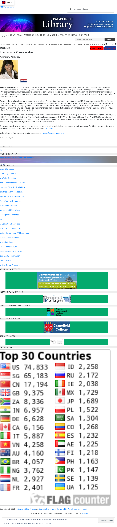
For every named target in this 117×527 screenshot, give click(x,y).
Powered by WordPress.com (69, 509)
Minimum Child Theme (26, 509)
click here (49, 128)
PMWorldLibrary (7, 7)
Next (3, 164)
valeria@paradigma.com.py (53, 133)
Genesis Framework (47, 509)
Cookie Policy (46, 523)
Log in (85, 509)
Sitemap (84, 513)
